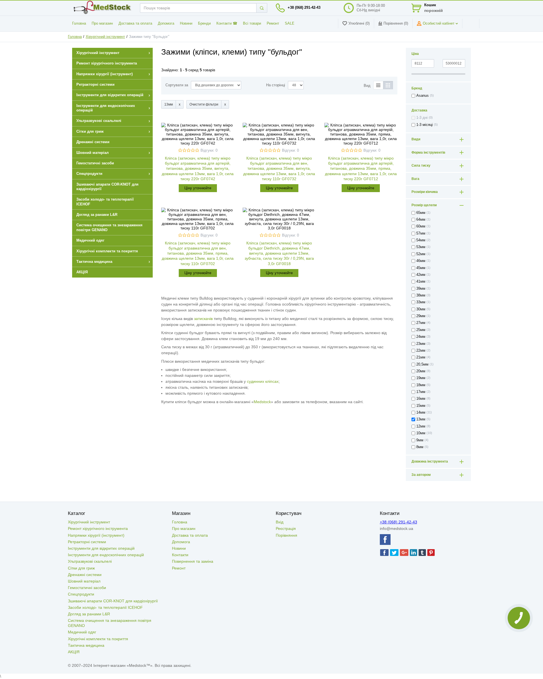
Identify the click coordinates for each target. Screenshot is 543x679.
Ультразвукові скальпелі (90, 561)
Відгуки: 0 (209, 150)
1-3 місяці (424, 125)
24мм (420, 337)
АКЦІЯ (73, 652)
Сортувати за (176, 85)
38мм (420, 295)
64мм (420, 220)
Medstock (262, 401)
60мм (420, 226)
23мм (420, 344)
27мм (420, 323)
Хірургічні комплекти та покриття (98, 639)
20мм (420, 371)
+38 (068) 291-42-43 (304, 8)
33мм (420, 302)
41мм (420, 281)
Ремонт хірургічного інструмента (98, 528)
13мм (420, 419)
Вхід (279, 522)
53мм (420, 247)
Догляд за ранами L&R (89, 614)
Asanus (422, 96)
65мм (420, 213)
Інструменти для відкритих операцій (101, 548)
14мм (420, 412)
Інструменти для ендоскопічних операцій (106, 555)
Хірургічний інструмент (105, 37)
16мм (420, 399)
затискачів (203, 318)
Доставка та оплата (135, 23)
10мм (420, 433)
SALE (289, 23)
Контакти (180, 555)
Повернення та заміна (192, 561)
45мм (420, 268)
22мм (420, 351)
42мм (420, 275)
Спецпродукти (81, 594)
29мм (420, 316)
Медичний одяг (82, 632)
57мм (420, 233)
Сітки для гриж (81, 568)
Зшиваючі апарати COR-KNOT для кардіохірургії (113, 601)
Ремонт (273, 23)
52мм (420, 254)
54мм (420, 240)
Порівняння (286, 535)
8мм (419, 447)
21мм (420, 357)
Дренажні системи (85, 574)
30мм (420, 309)
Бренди (204, 23)
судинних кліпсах (263, 381)
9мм (419, 440)
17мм (420, 392)
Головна (79, 23)
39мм (420, 289)
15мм (420, 406)
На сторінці (275, 85)
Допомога (166, 23)
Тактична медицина (86, 645)
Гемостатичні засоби (87, 587)
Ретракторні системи (87, 542)
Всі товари (252, 23)
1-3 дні (422, 118)
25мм (420, 330)
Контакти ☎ (226, 23)
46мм (420, 261)
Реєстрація (286, 528)
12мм (420, 426)
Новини (186, 23)
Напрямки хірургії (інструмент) (96, 535)
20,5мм (422, 364)
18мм (420, 385)
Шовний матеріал (84, 581)
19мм (420, 378)
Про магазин (102, 23)
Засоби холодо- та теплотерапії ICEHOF (105, 607)
